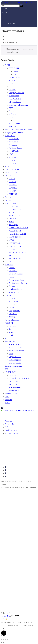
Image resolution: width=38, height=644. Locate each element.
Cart (2, 12)
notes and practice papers (15, 289)
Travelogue (13, 225)
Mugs (11, 354)
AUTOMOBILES (15, 209)
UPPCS (15, 71)
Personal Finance (12, 320)
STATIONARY (10, 341)
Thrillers (8, 400)
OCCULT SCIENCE (16, 246)
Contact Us (9, 424)
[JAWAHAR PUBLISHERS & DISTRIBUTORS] (18, 2)
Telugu (11, 332)
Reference (13, 114)
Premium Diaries (15, 347)
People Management (13, 292)
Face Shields (14, 390)
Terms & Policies (11, 433)
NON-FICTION (10, 203)
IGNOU (7, 403)
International (14, 96)
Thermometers (15, 387)
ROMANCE (13, 194)
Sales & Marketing (16, 274)
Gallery (7, 427)
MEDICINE (13, 157)
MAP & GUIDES (15, 237)
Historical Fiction (12, 261)
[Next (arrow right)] (3, 642)
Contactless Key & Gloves (19, 378)
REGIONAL (9, 323)
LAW (11, 83)
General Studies (11, 172)
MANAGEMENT (15, 99)
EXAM (7, 65)
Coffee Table (14, 206)
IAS (10, 86)
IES (14, 120)
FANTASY (12, 191)
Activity (12, 298)
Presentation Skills (16, 280)
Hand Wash (13, 375)
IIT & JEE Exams (15, 102)
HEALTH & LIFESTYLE (17, 234)
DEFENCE (12, 90)
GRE (6, 369)
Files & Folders (15, 344)
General (12, 268)
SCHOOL (12, 160)
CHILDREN (9, 295)
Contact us (5, 18)
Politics (8, 197)
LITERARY (13, 185)
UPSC (11, 117)
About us (8, 421)
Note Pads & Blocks (16, 350)
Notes (7, 166)
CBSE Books (14, 139)
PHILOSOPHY (14, 249)
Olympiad (13, 111)
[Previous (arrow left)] (1, 642)
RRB (14, 74)
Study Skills (13, 301)
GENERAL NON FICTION (18, 228)
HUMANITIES (14, 163)
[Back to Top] (2, 408)
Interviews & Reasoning (18, 105)
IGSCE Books (14, 151)
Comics (12, 304)
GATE (7, 397)
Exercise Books (15, 363)
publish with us (11, 430)
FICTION (8, 175)
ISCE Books (13, 142)
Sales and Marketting (13, 366)
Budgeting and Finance (14, 133)
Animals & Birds (15, 231)
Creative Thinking (12, 169)
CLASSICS (13, 188)
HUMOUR (12, 182)
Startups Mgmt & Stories (18, 283)
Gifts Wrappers (15, 360)
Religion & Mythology (17, 252)
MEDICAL (12, 80)
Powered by (5, 616)
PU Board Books (15, 148)
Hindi (11, 335)
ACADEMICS (10, 136)
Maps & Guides (14, 215)
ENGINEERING (14, 77)
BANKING (12, 126)
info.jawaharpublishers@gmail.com (19, 462)
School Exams (14, 123)
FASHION (12, 218)
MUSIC (11, 240)
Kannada (12, 326)
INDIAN (12, 179)
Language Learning (16, 93)
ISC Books (13, 145)
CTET (11, 108)
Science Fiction (11, 393)
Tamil (11, 329)
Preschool (13, 314)
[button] (19, 611)
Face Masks (13, 381)
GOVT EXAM (14, 68)
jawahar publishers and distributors (19, 129)
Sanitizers (13, 384)
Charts (11, 307)
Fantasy (8, 200)
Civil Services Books (13, 258)
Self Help (12, 255)
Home (7, 36)
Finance (12, 277)
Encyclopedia (14, 311)
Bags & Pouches (15, 357)
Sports (11, 212)
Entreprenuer (14, 286)
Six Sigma (13, 271)
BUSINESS (9, 265)
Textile (11, 222)
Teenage (12, 317)
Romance (8, 338)
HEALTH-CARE (11, 372)
